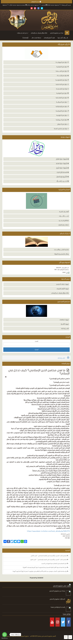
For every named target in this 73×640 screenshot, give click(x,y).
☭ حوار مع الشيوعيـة (62, 111)
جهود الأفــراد (65, 324)
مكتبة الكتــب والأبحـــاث (61, 249)
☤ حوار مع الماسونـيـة (62, 80)
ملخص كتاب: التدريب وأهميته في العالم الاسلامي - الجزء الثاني (49, 555)
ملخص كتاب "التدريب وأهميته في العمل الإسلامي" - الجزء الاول (48, 559)
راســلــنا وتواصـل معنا (58, 607)
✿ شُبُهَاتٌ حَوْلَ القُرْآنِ (62, 159)
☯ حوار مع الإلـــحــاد (63, 75)
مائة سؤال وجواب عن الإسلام (39, 33)
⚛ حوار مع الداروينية (62, 115)
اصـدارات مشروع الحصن (57, 599)
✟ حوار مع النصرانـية (62, 67)
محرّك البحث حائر (36, 37)
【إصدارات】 (25, 37)
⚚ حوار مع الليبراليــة (62, 102)
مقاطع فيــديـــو (64, 220)
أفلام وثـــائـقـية (64, 211)
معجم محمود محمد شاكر (26, 5)
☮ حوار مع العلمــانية (62, 97)
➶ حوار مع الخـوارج (63, 124)
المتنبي (52, 5)
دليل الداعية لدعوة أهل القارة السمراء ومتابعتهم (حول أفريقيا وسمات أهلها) (45, 567)
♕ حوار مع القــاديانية (62, 84)
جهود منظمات (64, 319)
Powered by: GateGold (36, 577)
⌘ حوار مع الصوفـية (62, 93)
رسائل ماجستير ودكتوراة (61, 254)
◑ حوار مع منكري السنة (61, 128)
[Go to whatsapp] (4, 634)
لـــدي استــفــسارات (22, 33)
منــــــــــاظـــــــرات (64, 216)
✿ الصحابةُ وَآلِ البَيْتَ (63, 172)
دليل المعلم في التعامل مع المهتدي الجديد (54, 563)
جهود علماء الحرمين (62, 284)
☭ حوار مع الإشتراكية (62, 106)
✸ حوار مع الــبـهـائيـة (62, 120)
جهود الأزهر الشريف (63, 288)
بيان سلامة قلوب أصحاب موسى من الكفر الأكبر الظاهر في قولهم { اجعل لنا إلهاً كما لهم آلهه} (40, 571)
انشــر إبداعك (65, 328)
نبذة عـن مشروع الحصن (56, 33)
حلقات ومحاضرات (63, 225)
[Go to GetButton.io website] (5, 638)
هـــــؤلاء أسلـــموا (63, 37)
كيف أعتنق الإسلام (49, 37)
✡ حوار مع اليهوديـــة (62, 62)
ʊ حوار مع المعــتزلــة (62, 89)
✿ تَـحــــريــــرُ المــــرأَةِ (63, 181)
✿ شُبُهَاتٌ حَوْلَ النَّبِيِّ (62, 168)
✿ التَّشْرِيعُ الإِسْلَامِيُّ (62, 176)
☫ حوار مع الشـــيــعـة (62, 71)
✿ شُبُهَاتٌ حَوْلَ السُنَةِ (62, 163)
